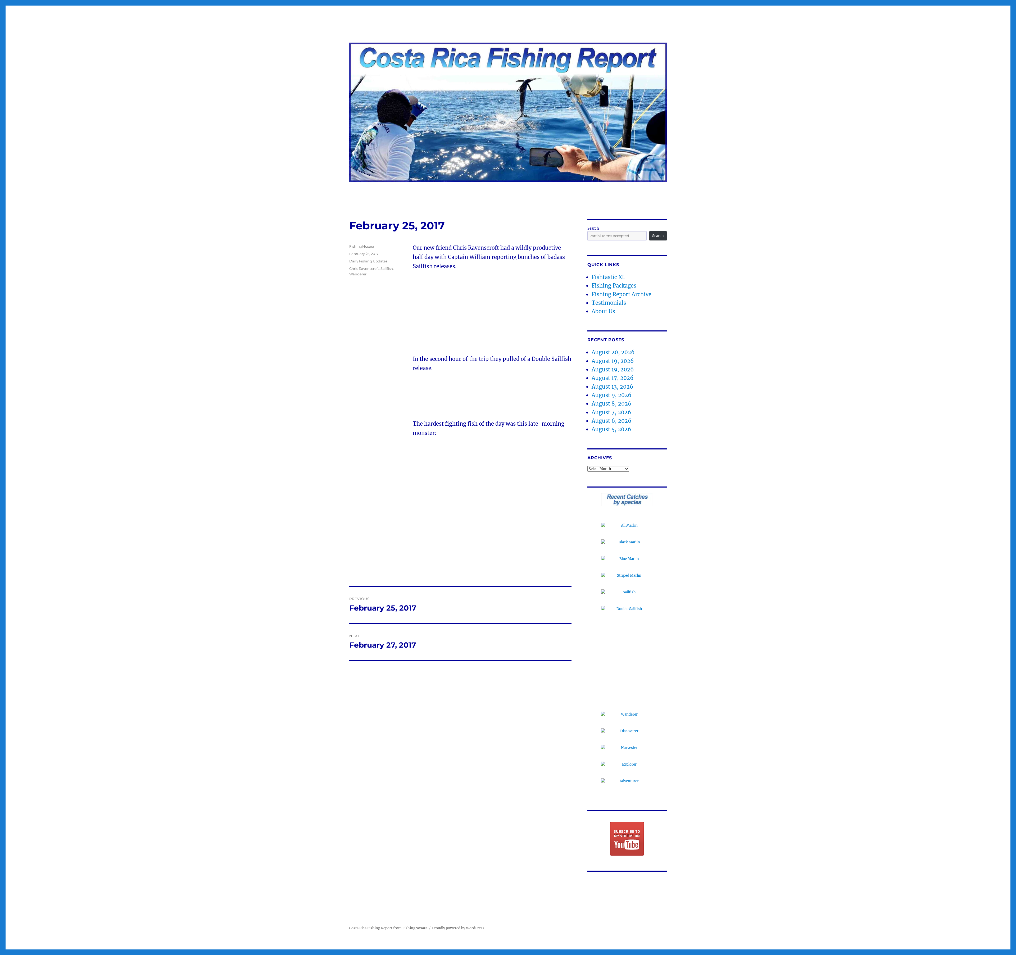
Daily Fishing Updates (368, 261)
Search (593, 228)
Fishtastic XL (608, 277)
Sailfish (386, 268)
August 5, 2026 (611, 429)
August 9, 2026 (611, 395)
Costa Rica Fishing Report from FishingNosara (388, 928)
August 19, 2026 (613, 361)
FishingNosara (361, 246)
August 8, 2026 (611, 403)
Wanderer (357, 274)
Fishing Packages (614, 285)
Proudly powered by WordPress (458, 928)
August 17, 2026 (612, 378)
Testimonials (609, 302)
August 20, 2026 (613, 352)
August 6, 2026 (611, 420)
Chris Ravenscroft (364, 268)
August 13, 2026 (612, 386)
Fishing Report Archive (621, 294)
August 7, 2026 (611, 412)
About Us (603, 311)
